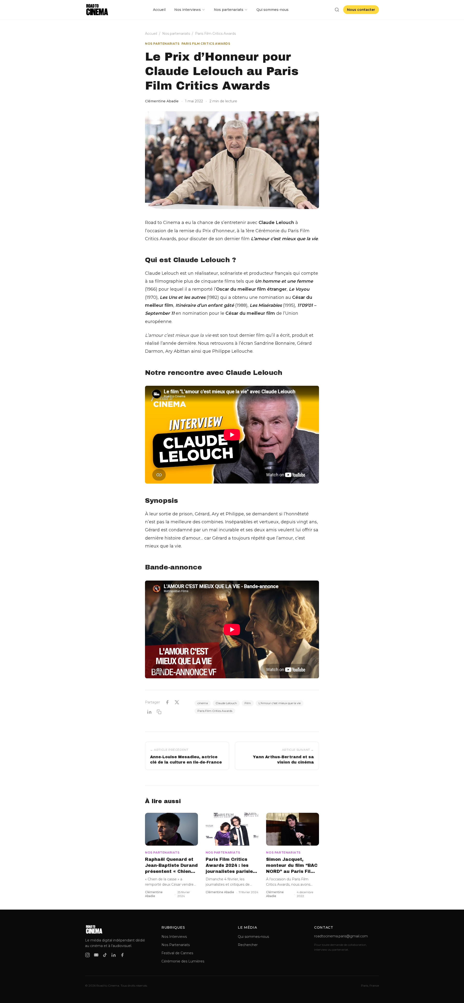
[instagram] (87, 955)
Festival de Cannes (177, 953)
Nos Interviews (174, 936)
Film (248, 703)
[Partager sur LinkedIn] (149, 712)
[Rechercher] (337, 9)
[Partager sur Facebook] (167, 702)
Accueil (159, 9)
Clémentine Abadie (162, 101)
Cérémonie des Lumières (182, 961)
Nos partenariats (228, 9)
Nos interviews (187, 9)
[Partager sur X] (177, 702)
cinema (202, 703)
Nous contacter (361, 9)
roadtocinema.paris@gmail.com (341, 936)
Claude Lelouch (226, 703)
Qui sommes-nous (272, 9)
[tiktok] (104, 955)
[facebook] (122, 955)
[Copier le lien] (159, 712)
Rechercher (248, 945)
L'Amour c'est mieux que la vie (280, 703)
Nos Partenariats (175, 945)
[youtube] (96, 955)
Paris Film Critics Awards (215, 33)
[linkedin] (113, 955)
